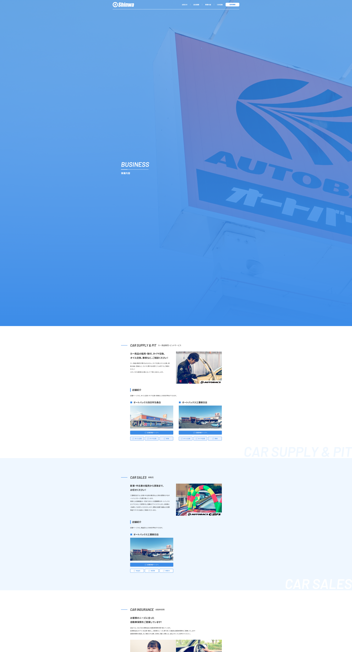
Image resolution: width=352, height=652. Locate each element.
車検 (167, 438)
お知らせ (184, 4)
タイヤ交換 (152, 438)
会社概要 (196, 4)
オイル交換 (138, 438)
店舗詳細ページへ (153, 432)
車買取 (153, 571)
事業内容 (208, 4)
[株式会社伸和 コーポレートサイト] (123, 4)
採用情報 (232, 4)
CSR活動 (220, 4)
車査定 (138, 571)
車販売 (167, 571)
